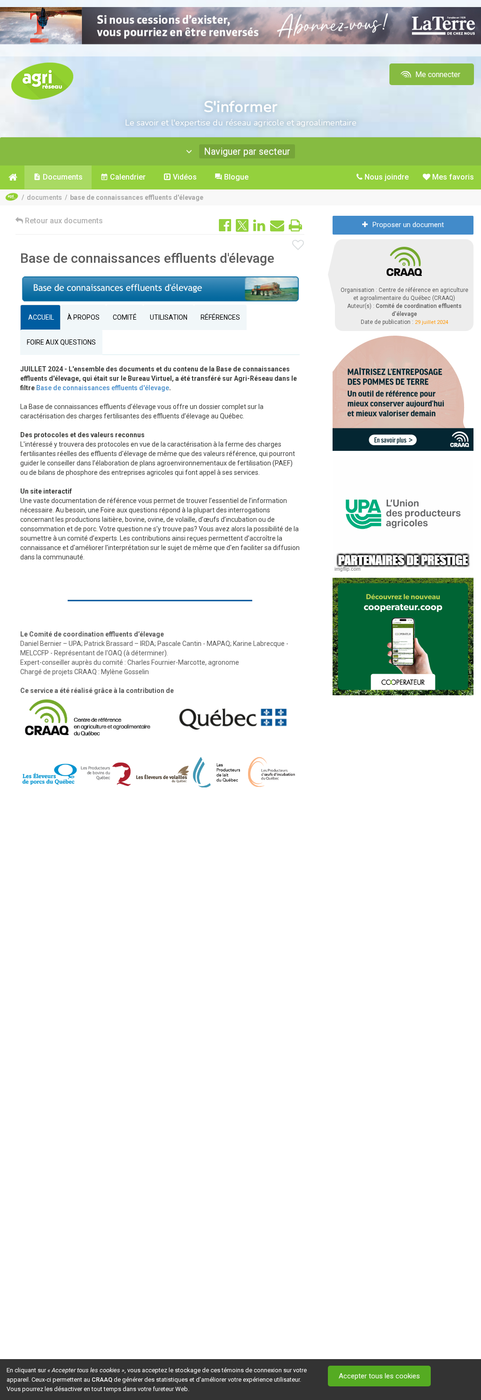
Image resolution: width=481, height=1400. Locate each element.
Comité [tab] (125, 317)
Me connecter (436, 74)
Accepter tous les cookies (379, 1376)
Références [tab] (220, 317)
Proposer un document (408, 224)
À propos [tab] (83, 317)
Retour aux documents (63, 220)
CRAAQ (102, 1379)
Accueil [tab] (40, 317)
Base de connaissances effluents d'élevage (102, 388)
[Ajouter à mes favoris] (298, 245)
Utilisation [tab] (168, 317)
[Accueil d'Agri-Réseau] (42, 80)
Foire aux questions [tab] (61, 342)
